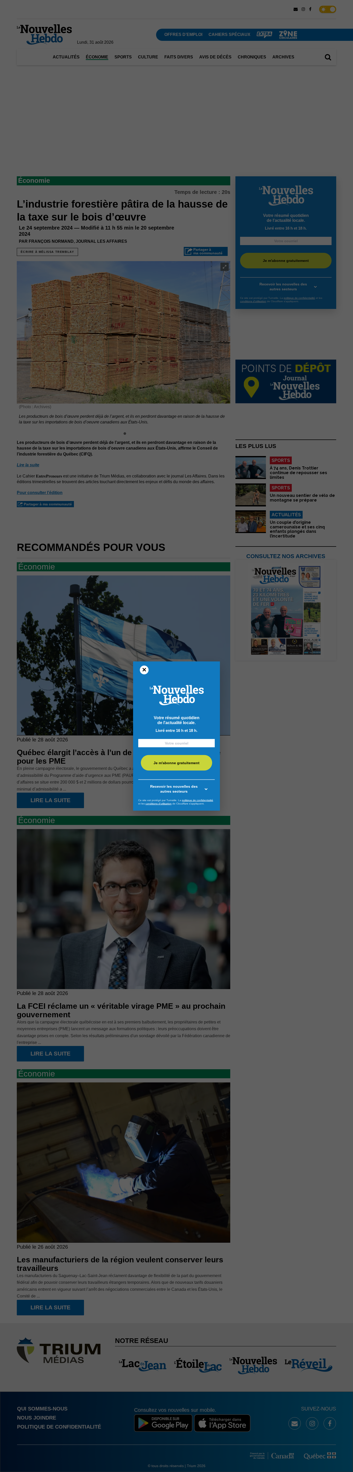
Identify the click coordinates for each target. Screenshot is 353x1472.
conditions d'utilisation (158, 803)
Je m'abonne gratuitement (176, 763)
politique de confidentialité (197, 800)
